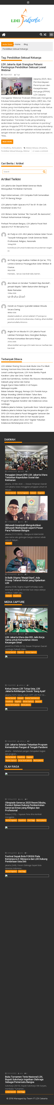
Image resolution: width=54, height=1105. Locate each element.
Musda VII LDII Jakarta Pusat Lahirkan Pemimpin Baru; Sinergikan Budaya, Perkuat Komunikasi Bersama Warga (27, 335)
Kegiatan (41, 493)
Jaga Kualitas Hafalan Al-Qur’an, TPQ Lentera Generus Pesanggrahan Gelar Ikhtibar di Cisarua (29, 263)
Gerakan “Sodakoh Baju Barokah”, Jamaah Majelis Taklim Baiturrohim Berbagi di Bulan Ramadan (29, 286)
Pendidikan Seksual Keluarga (11, 151)
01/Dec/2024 (12, 634)
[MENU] (51, 34)
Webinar (26, 151)
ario (21, 522)
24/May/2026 (12, 471)
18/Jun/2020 (11, 741)
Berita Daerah (11, 493)
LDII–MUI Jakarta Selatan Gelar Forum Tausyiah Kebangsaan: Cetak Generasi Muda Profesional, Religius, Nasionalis (30, 237)
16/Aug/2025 (12, 574)
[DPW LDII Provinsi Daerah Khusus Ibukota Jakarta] (3, 34)
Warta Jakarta (17, 148)
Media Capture (31, 652)
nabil (22, 471)
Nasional (38, 701)
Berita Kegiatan (23, 493)
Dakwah (33, 493)
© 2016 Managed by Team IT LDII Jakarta (27, 1098)
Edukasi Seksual (32, 148)
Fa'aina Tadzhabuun (32, 698)
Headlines (7, 148)
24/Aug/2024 (12, 853)
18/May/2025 (12, 799)
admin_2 (21, 685)
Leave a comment (41, 151)
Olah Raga (31, 820)
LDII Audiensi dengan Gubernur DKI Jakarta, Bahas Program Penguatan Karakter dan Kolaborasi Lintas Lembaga (24, 400)
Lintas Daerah (10, 1092)
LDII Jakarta (43, 148)
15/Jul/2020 (11, 685)
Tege (18, 75)
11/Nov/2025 (12, 522)
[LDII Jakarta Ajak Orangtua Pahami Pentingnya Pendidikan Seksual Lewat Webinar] (16, 79)
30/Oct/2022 (11, 1073)
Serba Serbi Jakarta (12, 705)
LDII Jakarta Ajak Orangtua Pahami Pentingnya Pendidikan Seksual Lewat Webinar (23, 67)
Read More (7, 142)
